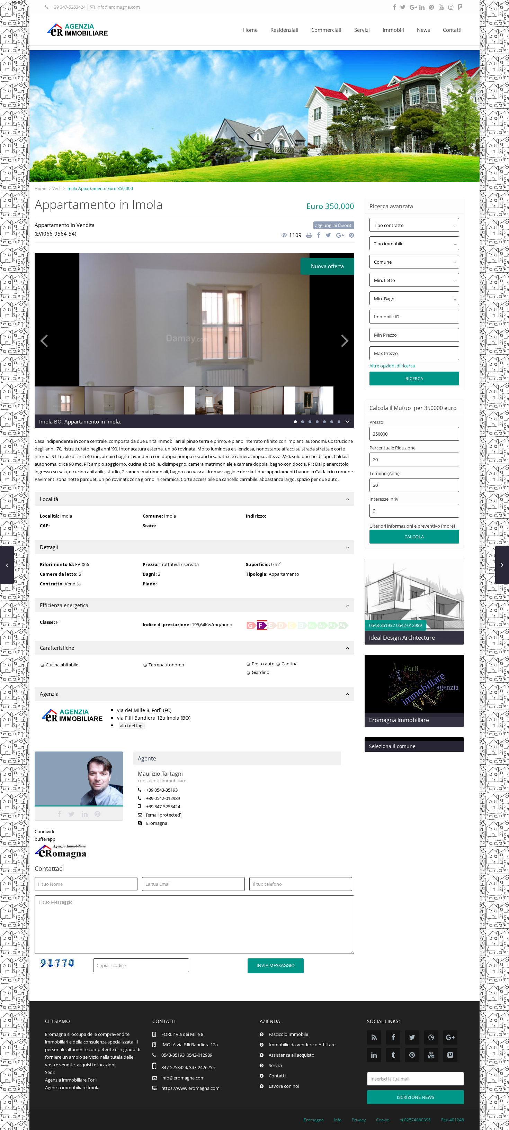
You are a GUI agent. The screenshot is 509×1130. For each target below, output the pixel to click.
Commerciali (326, 29)
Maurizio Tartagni (160, 773)
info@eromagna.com (118, 7)
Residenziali (284, 29)
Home (250, 29)
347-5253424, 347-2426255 (188, 1067)
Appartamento (52, 224)
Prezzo (376, 422)
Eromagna (156, 823)
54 (72, 233)
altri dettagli (132, 725)
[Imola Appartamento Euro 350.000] (194, 333)
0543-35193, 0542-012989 (186, 1055)
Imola (170, 516)
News (423, 29)
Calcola (414, 537)
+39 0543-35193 (162, 790)
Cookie (382, 1120)
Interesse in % (383, 499)
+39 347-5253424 (69, 7)
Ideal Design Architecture (402, 637)
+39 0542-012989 (163, 798)
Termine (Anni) (384, 473)
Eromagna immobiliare (399, 720)
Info (337, 1120)
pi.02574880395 (415, 1120)
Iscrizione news (415, 1097)
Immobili (393, 29)
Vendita (86, 224)
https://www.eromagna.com (190, 1088)
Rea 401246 (452, 1120)
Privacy (359, 1120)
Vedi (56, 188)
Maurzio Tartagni (79, 780)
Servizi (362, 29)
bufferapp (45, 839)
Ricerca (414, 378)
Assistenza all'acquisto (291, 1055)
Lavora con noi (284, 1086)
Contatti (452, 29)
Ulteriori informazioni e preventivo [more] (412, 526)
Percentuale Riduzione (392, 448)
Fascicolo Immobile (288, 1034)
